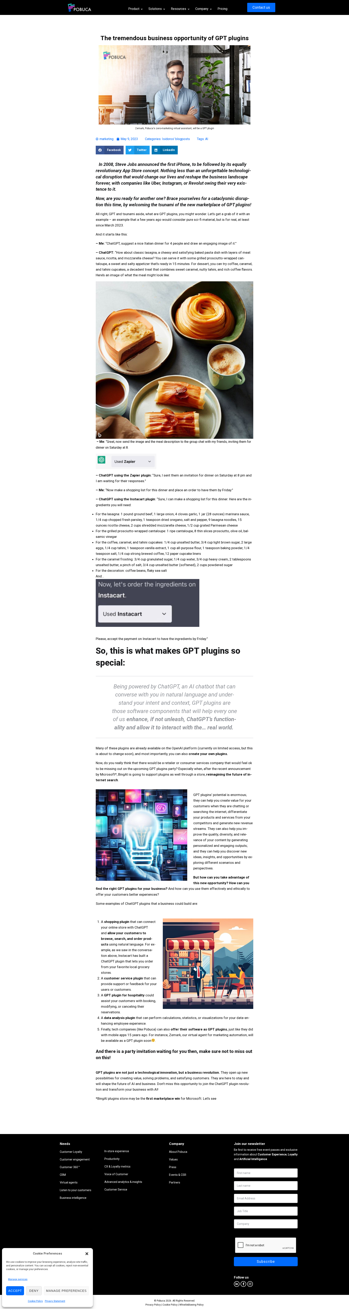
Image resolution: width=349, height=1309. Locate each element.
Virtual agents (69, 1182)
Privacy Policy (153, 1304)
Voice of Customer (116, 1174)
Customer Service (115, 1189)
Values (173, 1159)
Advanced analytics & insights (123, 1181)
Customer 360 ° (70, 1167)
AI (206, 139)
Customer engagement (75, 1159)
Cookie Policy (35, 1301)
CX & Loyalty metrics (117, 1166)
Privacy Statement (55, 1301)
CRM (63, 1174)
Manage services (17, 1279)
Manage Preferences (66, 1290)
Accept (15, 1290)
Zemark (175, 1035)
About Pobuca (178, 1151)
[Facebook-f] (243, 1284)
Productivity (112, 1158)
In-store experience (116, 1151)
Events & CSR (177, 1174)
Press (172, 1167)
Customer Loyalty (71, 1151)
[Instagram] (250, 1284)
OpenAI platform (184, 748)
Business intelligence (73, 1197)
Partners (174, 1182)
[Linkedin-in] (237, 1284)
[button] (87, 1254)
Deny (34, 1290)
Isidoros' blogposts (176, 139)
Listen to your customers (75, 1190)
